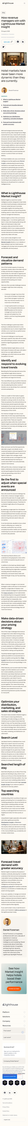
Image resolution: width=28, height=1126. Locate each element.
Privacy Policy (6, 1107)
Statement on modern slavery (10, 1115)
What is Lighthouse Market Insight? (10, 100)
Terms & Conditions (7, 1103)
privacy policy (21, 1073)
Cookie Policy (6, 1111)
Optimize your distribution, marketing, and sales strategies (12, 117)
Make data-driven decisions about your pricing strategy (13, 112)
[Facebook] (5, 1093)
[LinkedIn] (10, 1093)
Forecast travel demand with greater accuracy (11, 123)
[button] (8, 41)
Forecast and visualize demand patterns (12, 106)
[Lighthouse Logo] (8, 3)
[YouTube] (15, 1093)
